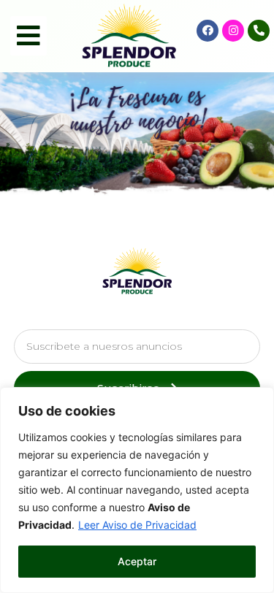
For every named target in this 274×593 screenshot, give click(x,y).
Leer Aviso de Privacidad (137, 525)
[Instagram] (233, 31)
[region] (137, 490)
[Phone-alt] (259, 31)
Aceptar (137, 561)
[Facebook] (207, 31)
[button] (28, 36)
